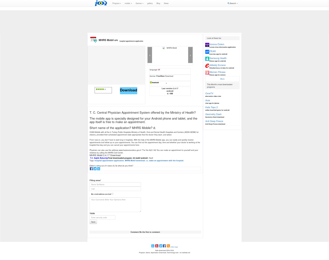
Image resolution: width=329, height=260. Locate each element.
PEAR (212, 51)
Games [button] (139, 3)
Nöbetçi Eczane (217, 65)
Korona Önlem (216, 44)
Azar (207, 100)
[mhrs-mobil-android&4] (103, 89)
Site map (174, 247)
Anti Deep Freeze (214, 121)
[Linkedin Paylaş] (99, 169)
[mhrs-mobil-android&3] (101, 89)
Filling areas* (95, 180)
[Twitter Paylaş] (95, 169)
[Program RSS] (168, 247)
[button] (150, 55)
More (222, 79)
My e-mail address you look (101, 194)
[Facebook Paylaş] (91, 169)
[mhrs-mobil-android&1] (97, 89)
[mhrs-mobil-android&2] (99, 89)
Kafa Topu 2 (211, 107)
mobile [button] (128, 3)
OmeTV (209, 93)
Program (116, 3)
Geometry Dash (213, 114)
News (166, 3)
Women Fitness (217, 72)
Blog (158, 3)
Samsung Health (218, 58)
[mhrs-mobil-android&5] (105, 89)
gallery (150, 3)
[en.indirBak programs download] (101, 3)
